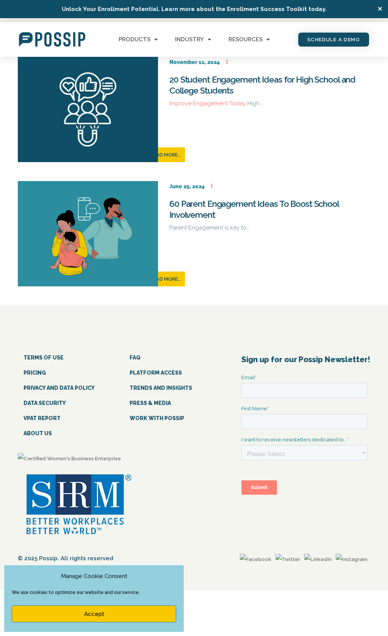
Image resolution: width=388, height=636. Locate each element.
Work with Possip (157, 418)
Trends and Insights (161, 388)
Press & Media (150, 403)
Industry (189, 39)
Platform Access (156, 373)
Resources (245, 39)
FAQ (135, 358)
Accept (94, 614)
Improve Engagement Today (208, 103)
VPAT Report (42, 418)
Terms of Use (43, 358)
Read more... (165, 155)
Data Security (44, 403)
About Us (37, 433)
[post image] (88, 109)
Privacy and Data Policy (59, 388)
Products (134, 39)
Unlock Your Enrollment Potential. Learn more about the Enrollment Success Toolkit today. (194, 9)
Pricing (34, 373)
